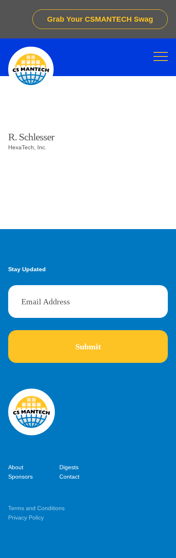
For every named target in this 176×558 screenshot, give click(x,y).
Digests (69, 467)
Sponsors (20, 476)
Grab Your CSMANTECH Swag (100, 19)
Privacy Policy (26, 517)
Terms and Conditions (36, 508)
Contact (69, 476)
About (15, 467)
